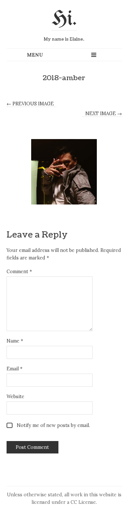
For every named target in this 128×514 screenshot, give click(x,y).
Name (15, 341)
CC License (83, 502)
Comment (19, 272)
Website (15, 396)
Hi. (64, 19)
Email (14, 369)
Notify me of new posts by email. (53, 425)
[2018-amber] (64, 171)
